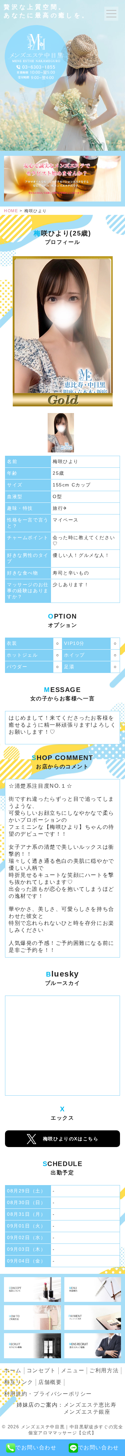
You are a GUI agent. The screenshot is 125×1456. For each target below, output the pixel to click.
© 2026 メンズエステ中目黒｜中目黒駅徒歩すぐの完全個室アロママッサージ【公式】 (62, 1429)
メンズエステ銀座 (87, 1412)
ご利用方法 (104, 1370)
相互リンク (18, 1382)
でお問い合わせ (35, 1447)
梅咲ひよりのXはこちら (71, 1138)
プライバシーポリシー (48, 1394)
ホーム (13, 1370)
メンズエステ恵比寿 (90, 1405)
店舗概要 (50, 1382)
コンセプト (41, 1370)
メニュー (72, 1370)
